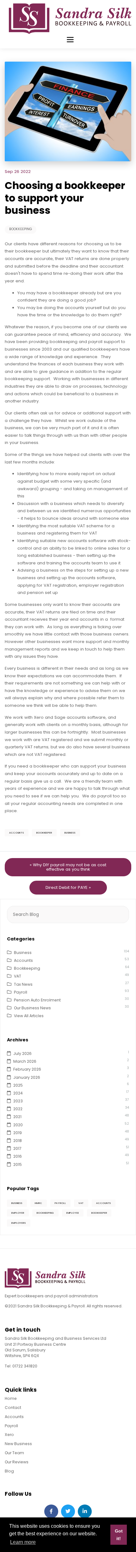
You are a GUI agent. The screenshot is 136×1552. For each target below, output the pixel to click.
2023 (18, 1101)
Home (11, 1398)
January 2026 (26, 1077)
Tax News (23, 984)
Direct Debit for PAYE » (68, 887)
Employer (17, 1213)
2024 (18, 1093)
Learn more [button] (23, 1542)
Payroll (20, 992)
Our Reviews (16, 1462)
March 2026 (24, 1061)
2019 (17, 1132)
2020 (18, 1125)
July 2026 (22, 1053)
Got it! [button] (119, 1534)
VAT (17, 976)
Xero (9, 1434)
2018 (17, 1140)
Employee (72, 1213)
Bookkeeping (20, 229)
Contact (13, 1407)
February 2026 (27, 1069)
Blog (9, 1471)
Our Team (14, 1452)
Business (70, 832)
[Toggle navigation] (70, 39)
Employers (18, 1223)
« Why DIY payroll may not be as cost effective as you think (68, 867)
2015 (17, 1164)
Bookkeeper (44, 832)
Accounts (16, 832)
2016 (17, 1156)
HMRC (38, 1203)
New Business (18, 1443)
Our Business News (32, 1008)
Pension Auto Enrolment (37, 1000)
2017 (17, 1148)
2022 (17, 1108)
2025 (18, 1085)
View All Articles (29, 1015)
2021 (17, 1116)
